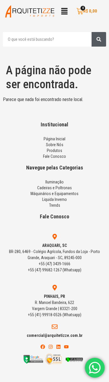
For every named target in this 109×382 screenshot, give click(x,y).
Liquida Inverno (54, 199)
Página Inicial (54, 139)
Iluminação (54, 182)
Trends (54, 205)
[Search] (99, 39)
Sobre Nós (54, 144)
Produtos (54, 150)
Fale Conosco (54, 156)
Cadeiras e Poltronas (54, 187)
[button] (64, 11)
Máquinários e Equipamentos (54, 193)
